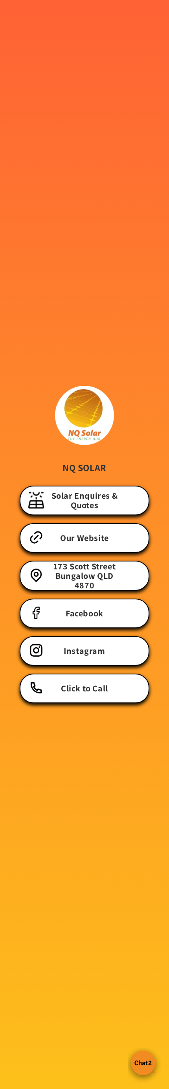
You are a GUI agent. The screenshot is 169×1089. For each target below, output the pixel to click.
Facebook (84, 613)
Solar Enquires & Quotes (84, 500)
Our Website (84, 538)
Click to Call (84, 688)
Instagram (84, 650)
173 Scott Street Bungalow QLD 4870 (84, 575)
